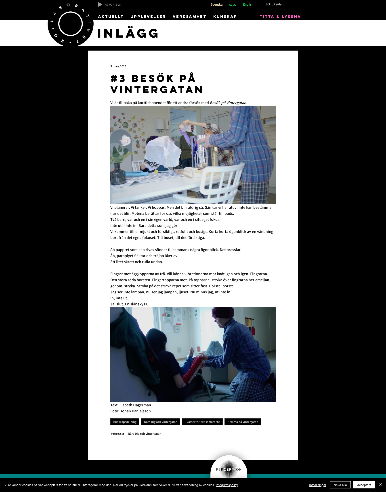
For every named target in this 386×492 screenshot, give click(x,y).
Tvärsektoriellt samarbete (202, 422)
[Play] (100, 4)
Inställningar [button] (317, 485)
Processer (117, 434)
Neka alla (340, 485)
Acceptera (364, 485)
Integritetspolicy (227, 485)
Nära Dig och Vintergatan (160, 422)
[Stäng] (380, 484)
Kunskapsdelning (124, 422)
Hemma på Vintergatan (242, 422)
